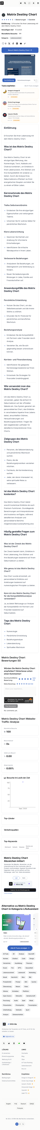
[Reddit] (9, 1043)
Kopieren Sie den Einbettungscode (20, 890)
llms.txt (24, 1069)
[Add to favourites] (3, 43)
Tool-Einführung (9, 80)
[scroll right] (36, 929)
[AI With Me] (2, 3)
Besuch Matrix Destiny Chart (19, 50)
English (8, 1104)
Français (20, 1108)
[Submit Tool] (33, 3)
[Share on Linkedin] (17, 44)
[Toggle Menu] (38, 3)
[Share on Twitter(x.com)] (9, 44)
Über (23, 1059)
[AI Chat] (29, 3)
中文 (15, 1104)
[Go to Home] (21, 3)
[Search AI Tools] (25, 3)
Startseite (25, 1053)
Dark (23, 878)
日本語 (32, 1104)
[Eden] (16, 922)
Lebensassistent (15, 38)
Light (16, 878)
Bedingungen (6, 1077)
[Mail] (24, 1043)
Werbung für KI (6, 1059)
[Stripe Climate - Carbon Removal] (19, 1043)
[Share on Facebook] (13, 44)
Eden (5, 933)
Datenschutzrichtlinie (8, 1081)
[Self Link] (25, 44)
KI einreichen (6, 1053)
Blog (23, 1056)
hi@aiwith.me (9, 1036)
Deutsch (23, 1104)
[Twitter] (4, 1043)
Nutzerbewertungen (23, 80)
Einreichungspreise (8, 1056)
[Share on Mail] (21, 44)
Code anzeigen (8, 893)
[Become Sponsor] (14, 1043)
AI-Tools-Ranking (27, 1062)
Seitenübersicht (26, 1065)
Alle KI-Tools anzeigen (31, 86)
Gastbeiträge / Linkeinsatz (6, 1063)
